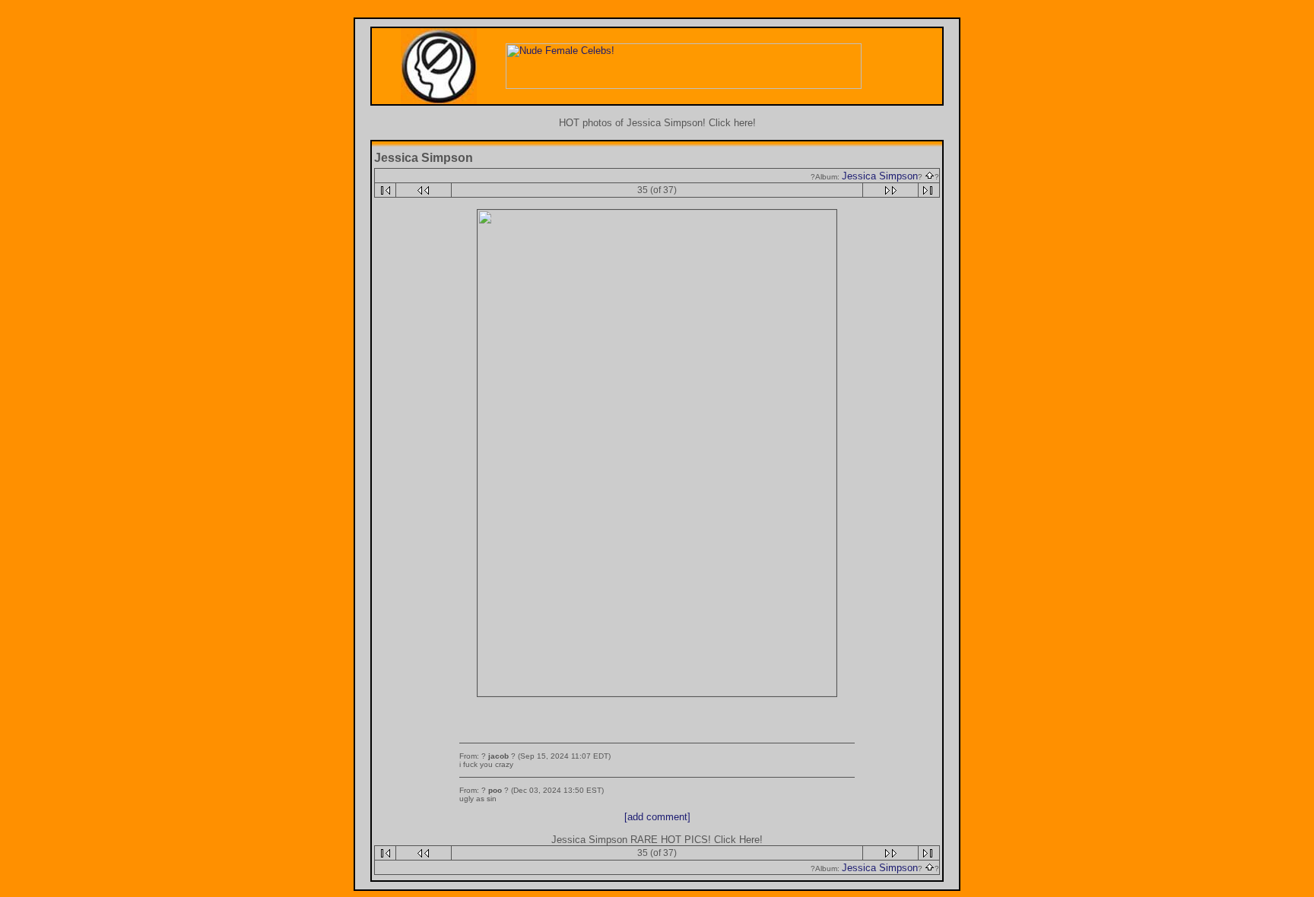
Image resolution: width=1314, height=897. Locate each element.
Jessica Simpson (880, 176)
